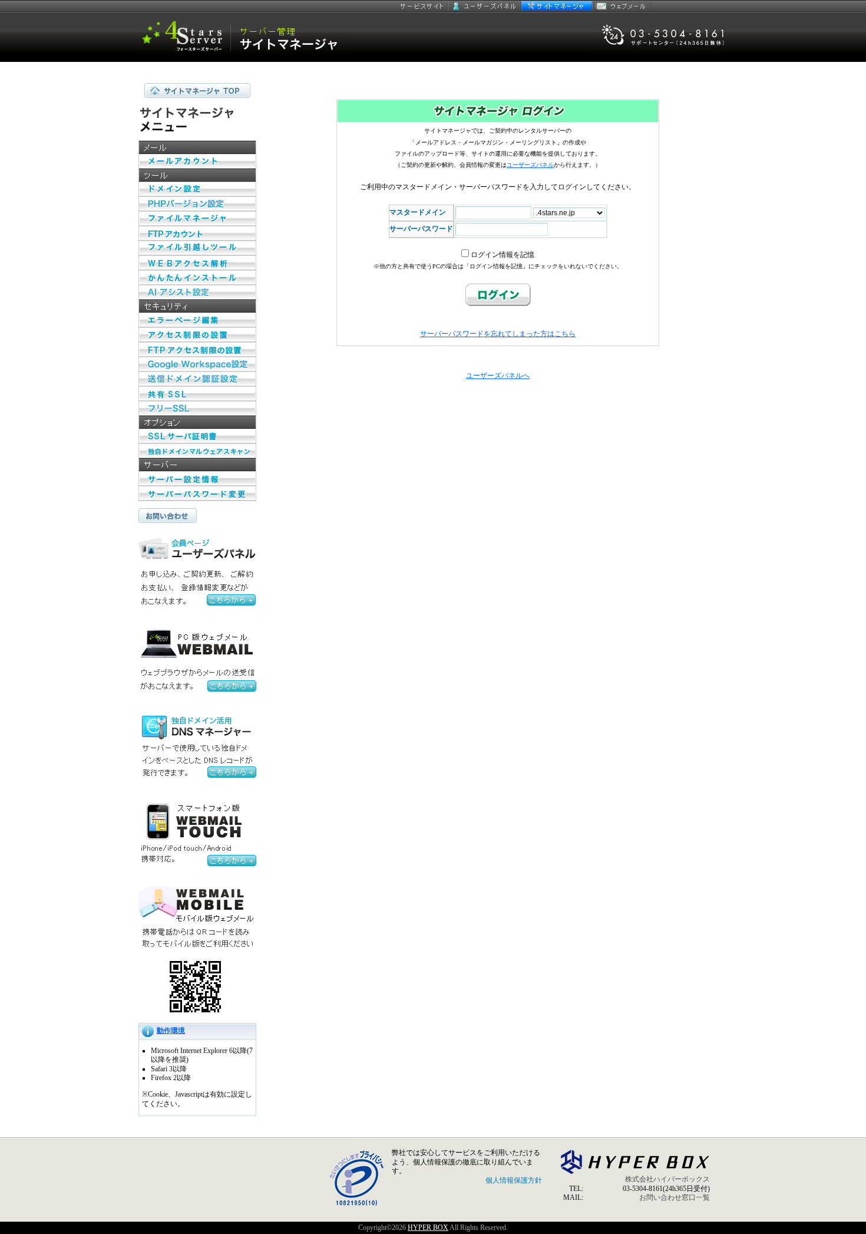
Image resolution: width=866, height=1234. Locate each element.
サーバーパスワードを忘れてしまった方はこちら (498, 334)
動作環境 (171, 1030)
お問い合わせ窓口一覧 (674, 1197)
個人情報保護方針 (513, 1180)
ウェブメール (621, 6)
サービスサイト (423, 6)
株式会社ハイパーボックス (667, 1179)
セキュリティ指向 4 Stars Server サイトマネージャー (247, 37)
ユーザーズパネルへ (498, 375)
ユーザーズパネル (484, 6)
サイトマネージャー (556, 6)
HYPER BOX (428, 1227)
